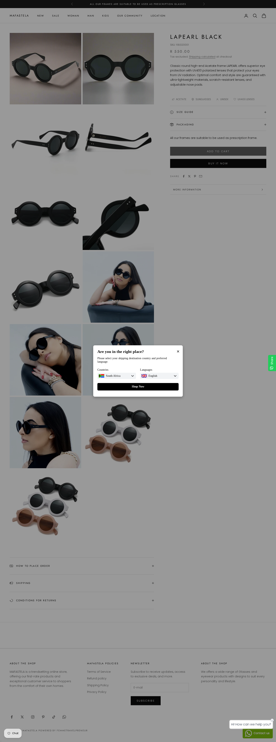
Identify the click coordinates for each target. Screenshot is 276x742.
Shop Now (138, 386)
